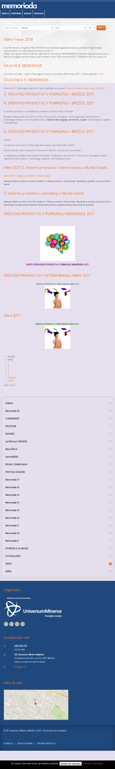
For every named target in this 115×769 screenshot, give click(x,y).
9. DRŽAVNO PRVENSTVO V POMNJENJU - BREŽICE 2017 (49, 94)
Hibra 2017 (12, 316)
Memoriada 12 (12, 518)
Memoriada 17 (12, 480)
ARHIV (8, 564)
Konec (10, 381)
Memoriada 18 (12, 411)
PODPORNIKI (16, 13)
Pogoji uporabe (25, 744)
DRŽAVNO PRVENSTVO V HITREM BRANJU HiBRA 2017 (47, 276)
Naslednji (12, 378)
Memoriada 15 (12, 495)
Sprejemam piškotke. (71, 763)
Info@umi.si (20, 667)
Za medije (8, 744)
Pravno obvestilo (46, 744)
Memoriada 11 (12, 526)
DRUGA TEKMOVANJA (16, 464)
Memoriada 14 (12, 503)
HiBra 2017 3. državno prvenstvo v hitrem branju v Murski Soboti (55, 168)
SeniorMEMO (11, 457)
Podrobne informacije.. (93, 764)
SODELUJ (5, 13)
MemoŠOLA (11, 449)
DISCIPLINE (10, 426)
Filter (100, 27)
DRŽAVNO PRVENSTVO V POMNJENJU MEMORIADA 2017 (49, 214)
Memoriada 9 (12, 541)
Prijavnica (39, 13)
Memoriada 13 (12, 510)
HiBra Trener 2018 (18, 39)
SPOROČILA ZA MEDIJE (16, 548)
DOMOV (9, 403)
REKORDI (9, 434)
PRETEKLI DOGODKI (15, 472)
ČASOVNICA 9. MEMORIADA (26, 80)
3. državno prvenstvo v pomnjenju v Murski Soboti (44, 193)
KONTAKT (28, 13)
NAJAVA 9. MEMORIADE (23, 66)
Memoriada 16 (12, 487)
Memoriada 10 (12, 533)
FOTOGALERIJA (13, 556)
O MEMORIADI (12, 419)
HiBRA (8, 571)
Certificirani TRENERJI (16, 441)
